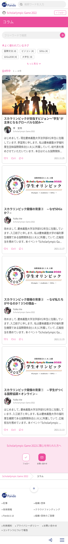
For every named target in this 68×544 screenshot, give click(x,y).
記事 (5, 503)
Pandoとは (8, 515)
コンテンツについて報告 (15, 530)
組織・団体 (40, 503)
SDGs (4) (43, 51)
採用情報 (7, 509)
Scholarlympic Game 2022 (15, 476)
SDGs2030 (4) (10, 56)
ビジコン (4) (28, 51)
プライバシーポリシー (27, 525)
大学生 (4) (27, 56)
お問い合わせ (50, 525)
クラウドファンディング (47, 509)
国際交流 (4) (10, 51)
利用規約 (7, 525)
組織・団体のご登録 (44, 515)
